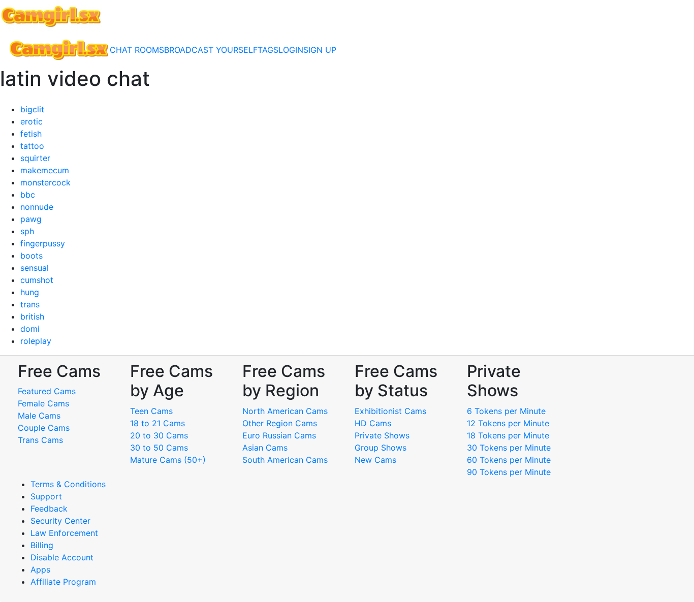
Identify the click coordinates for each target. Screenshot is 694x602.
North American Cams (285, 411)
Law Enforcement (64, 533)
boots (31, 255)
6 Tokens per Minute (506, 411)
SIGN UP (319, 50)
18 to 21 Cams (157, 423)
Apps (40, 569)
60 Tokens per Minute (509, 460)
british (32, 316)
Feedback (49, 508)
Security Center (60, 521)
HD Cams (373, 423)
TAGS (268, 50)
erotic (31, 121)
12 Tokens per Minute (508, 423)
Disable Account (61, 557)
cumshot (36, 280)
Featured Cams (47, 391)
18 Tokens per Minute (508, 435)
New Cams (375, 460)
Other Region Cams (279, 423)
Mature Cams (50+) (168, 460)
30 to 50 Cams (159, 447)
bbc (27, 194)
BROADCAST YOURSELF (211, 50)
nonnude (36, 207)
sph (27, 231)
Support (46, 496)
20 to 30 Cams (159, 435)
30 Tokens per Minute (509, 447)
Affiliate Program (64, 582)
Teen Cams (151, 411)
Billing (41, 545)
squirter (35, 158)
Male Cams (39, 415)
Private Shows (382, 435)
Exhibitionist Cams (390, 411)
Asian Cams (265, 447)
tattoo (32, 146)
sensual (34, 268)
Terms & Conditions (68, 484)
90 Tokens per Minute (509, 472)
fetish (31, 134)
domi (30, 329)
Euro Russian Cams (279, 435)
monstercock (45, 182)
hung (29, 292)
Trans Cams (40, 440)
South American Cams (285, 460)
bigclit (32, 109)
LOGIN (290, 50)
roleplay (35, 341)
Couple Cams (44, 428)
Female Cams (43, 403)
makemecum (44, 170)
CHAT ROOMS (137, 50)
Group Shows (380, 447)
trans (30, 304)
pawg (31, 219)
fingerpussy (42, 243)
